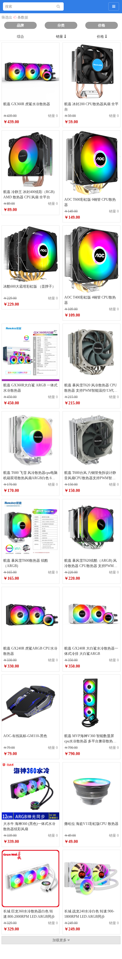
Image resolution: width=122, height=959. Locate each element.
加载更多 (60, 940)
